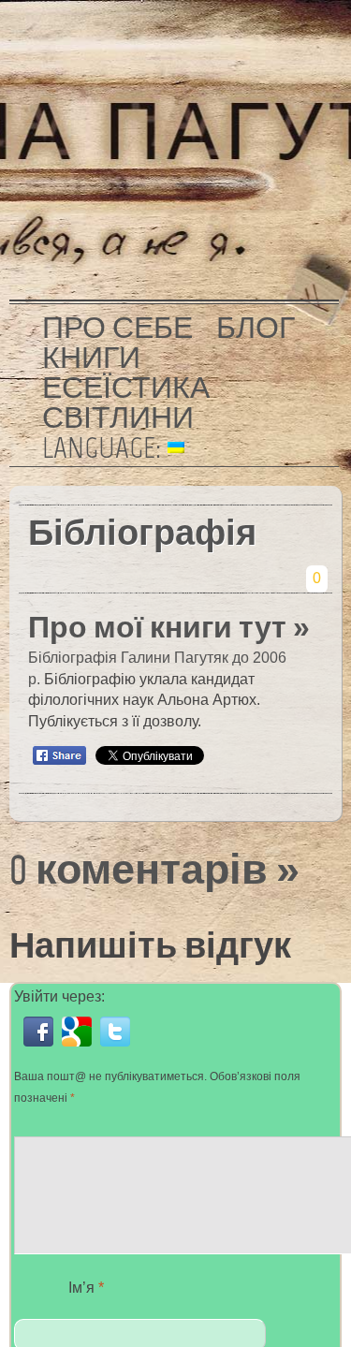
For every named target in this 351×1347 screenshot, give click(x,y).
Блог (255, 328)
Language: (105, 447)
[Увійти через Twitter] (117, 1046)
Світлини (118, 417)
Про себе (117, 328)
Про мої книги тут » (169, 627)
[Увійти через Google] (81, 1046)
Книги (91, 358)
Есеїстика (126, 388)
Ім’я (86, 1288)
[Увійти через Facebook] (42, 1046)
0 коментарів (138, 869)
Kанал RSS (316, 42)
